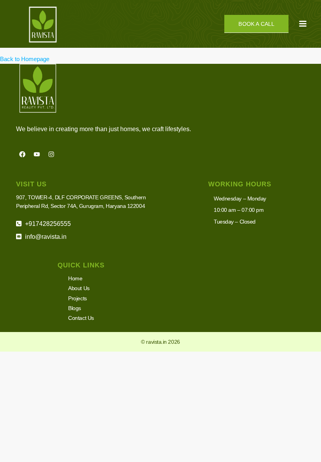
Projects (77, 298)
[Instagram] (51, 154)
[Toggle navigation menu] (302, 23)
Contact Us (81, 318)
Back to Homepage (24, 59)
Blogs (74, 308)
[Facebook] (22, 154)
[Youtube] (37, 154)
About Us (78, 288)
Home (75, 278)
